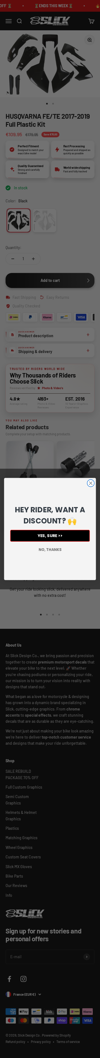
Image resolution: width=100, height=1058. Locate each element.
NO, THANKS (50, 549)
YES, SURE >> (50, 536)
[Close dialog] (90, 483)
